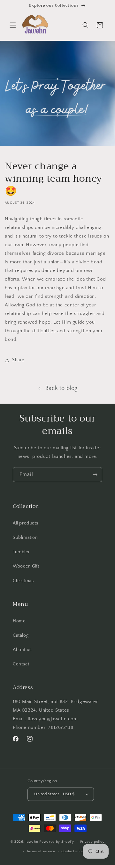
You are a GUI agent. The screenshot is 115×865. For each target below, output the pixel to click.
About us (22, 649)
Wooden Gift (26, 566)
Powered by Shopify (56, 841)
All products (25, 523)
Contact (21, 664)
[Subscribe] (95, 474)
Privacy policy (92, 842)
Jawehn (32, 841)
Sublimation (25, 537)
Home (19, 621)
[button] (13, 25)
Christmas (23, 580)
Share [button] (18, 360)
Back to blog (61, 388)
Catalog (20, 635)
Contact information (78, 851)
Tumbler (21, 551)
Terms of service (41, 851)
